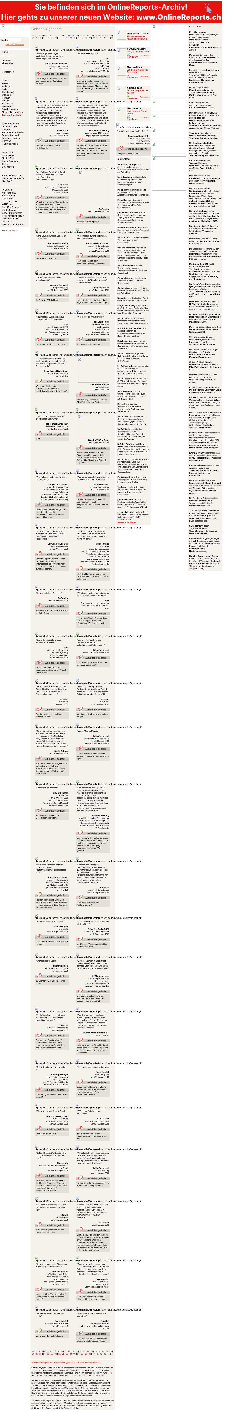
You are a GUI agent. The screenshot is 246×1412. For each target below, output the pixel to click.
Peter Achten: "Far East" (13, 224)
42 (101, 38)
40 (93, 38)
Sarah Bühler (8, 195)
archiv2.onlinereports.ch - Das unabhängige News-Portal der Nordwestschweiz (65, 1362)
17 (88, 35)
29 (52, 38)
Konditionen (8, 72)
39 (90, 38)
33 (67, 38)
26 (40, 38)
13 (73, 35)
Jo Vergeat (7, 190)
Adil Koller (7, 204)
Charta (5, 164)
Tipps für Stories (10, 126)
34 (71, 38)
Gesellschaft (8, 92)
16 (84, 35)
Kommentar (7, 106)
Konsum (6, 98)
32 (63, 38)
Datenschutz (8, 167)
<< (33, 35)
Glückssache (95, 83)
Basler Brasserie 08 (11, 175)
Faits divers (7, 103)
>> (112, 38)
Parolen (6, 129)
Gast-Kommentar (10, 109)
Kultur (5, 89)
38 (86, 38)
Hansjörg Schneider (12, 207)
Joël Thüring (8, 198)
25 (37, 38)
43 (105, 38)
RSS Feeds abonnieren (15, 45)
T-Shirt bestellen (10, 144)
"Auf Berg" (7, 181)
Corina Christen (9, 201)
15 (80, 35)
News (5, 80)
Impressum (7, 152)
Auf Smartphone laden (13, 132)
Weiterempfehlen (10, 124)
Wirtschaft (7, 86)
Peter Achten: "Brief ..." (13, 216)
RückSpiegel (8, 155)
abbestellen (8, 63)
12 (69, 35)
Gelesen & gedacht (11, 115)
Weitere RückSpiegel (126, 522)
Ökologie (6, 95)
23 (110, 35)
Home (5, 52)
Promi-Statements (10, 161)
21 (103, 35)
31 (59, 38)
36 (78, 38)
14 (76, 35)
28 (48, 38)
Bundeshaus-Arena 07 (13, 178)
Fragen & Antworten (11, 135)
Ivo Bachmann (9, 210)
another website (9, 230)
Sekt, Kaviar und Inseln (138, 51)
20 (99, 35)
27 (44, 38)
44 (109, 38)
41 (97, 38)
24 (33, 38)
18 (92, 35)
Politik (5, 83)
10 (62, 35)
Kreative (6, 100)
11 (65, 35)
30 (56, 38)
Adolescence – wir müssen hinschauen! (137, 37)
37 (82, 38)
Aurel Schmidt (9, 193)
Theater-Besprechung (12, 112)
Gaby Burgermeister (12, 213)
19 (95, 35)
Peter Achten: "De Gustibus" (10, 220)
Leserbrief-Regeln (11, 138)
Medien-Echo (8, 158)
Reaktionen (145, 56)
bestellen (6, 60)
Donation (6, 141)
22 (107, 35)
